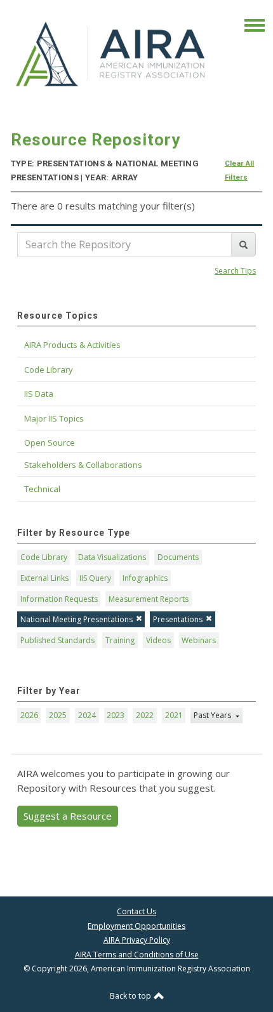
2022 (145, 715)
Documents (178, 557)
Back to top (131, 995)
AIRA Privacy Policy (136, 940)
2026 (29, 715)
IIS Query (95, 578)
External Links (44, 578)
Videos (158, 640)
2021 (174, 715)
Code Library (43, 557)
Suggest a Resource (67, 815)
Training (120, 640)
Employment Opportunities (136, 926)
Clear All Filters (240, 170)
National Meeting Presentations (76, 619)
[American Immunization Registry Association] (111, 54)
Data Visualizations (112, 557)
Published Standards (57, 640)
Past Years (213, 715)
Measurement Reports (149, 599)
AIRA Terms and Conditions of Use (137, 954)
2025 (58, 715)
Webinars (199, 640)
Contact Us (136, 911)
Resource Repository (95, 139)
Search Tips (235, 270)
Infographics (145, 578)
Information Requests (59, 599)
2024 (87, 715)
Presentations (178, 619)
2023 (115, 715)
